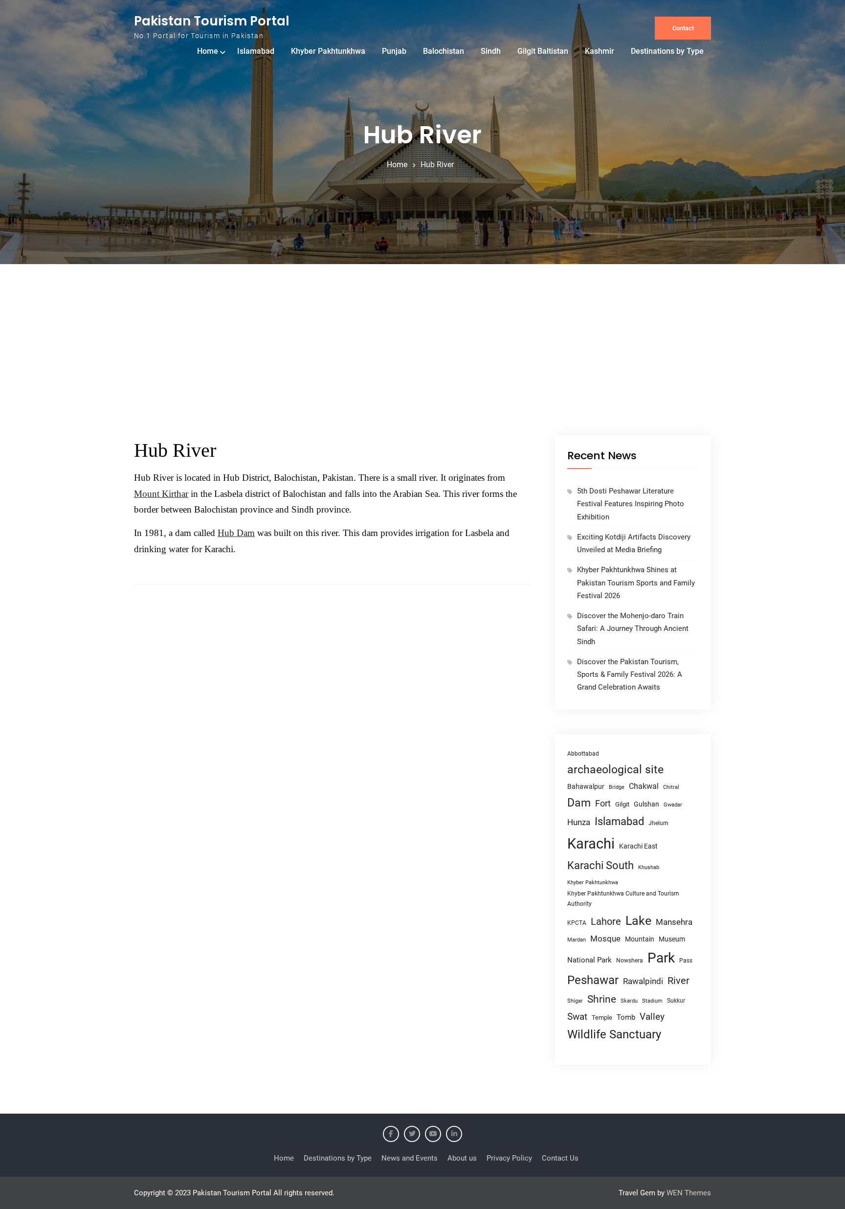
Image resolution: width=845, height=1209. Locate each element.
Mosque (605, 938)
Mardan (576, 940)
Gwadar (673, 805)
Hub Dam (236, 533)
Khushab (648, 867)
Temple (602, 1017)
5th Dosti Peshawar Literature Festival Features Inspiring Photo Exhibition (630, 504)
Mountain (639, 939)
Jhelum (658, 823)
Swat (577, 1016)
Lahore (606, 921)
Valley (652, 1016)
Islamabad (255, 51)
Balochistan (443, 51)
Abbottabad (583, 753)
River (678, 980)
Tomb (626, 1017)
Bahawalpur (585, 786)
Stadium (652, 1001)
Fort (603, 803)
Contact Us (560, 1158)
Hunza (578, 822)
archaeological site (615, 769)
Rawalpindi (643, 981)
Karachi (591, 843)
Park (661, 958)
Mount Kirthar (161, 494)
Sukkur (676, 1000)
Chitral (671, 787)
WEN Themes (689, 1192)
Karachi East (638, 846)
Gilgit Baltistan (542, 51)
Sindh (491, 51)
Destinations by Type (667, 51)
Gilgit (622, 804)
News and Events (409, 1158)
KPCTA (576, 922)
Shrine (601, 999)
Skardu (629, 1001)
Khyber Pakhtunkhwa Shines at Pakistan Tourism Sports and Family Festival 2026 (636, 582)
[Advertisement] (422, 361)
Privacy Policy (509, 1158)
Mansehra (674, 922)
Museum (672, 939)
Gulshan (646, 804)
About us (462, 1158)
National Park (589, 960)
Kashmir (599, 51)
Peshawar (593, 980)
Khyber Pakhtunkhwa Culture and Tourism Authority (623, 898)
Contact (683, 28)
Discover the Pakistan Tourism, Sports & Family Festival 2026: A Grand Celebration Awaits (629, 674)
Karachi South (600, 865)
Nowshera (629, 960)
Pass (685, 960)
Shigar (575, 1001)
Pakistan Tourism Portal (211, 21)
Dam (579, 802)
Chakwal (644, 786)
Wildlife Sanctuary (614, 1034)
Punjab (394, 51)
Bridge (616, 787)
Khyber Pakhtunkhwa (328, 51)
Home (207, 51)
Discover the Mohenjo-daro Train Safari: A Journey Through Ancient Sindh (633, 628)
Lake (638, 921)
